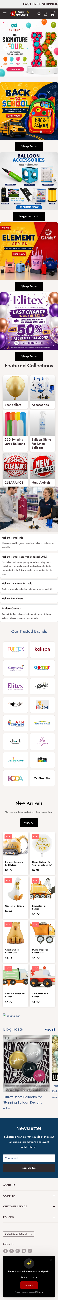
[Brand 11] (16, 741)
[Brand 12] (42, 741)
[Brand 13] (16, 760)
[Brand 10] (42, 723)
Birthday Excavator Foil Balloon (14, 863)
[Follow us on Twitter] (11, 1250)
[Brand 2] (42, 650)
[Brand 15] (16, 778)
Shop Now (29, 146)
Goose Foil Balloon (14, 905)
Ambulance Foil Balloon (40, 995)
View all (50, 1030)
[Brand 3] (16, 668)
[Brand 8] (42, 705)
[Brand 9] (16, 723)
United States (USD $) (16, 1233)
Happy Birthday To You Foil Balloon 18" (42, 863)
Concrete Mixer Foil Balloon (15, 995)
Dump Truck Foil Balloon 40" (40, 951)
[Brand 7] (16, 705)
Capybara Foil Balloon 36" (12, 951)
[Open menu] (4, 13)
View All (29, 823)
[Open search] (39, 14)
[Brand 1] (16, 650)
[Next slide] (51, 48)
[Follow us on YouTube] (24, 1250)
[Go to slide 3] (33, 72)
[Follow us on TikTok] (30, 1250)
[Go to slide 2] (29, 72)
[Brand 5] (16, 686)
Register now (29, 216)
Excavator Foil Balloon (39, 907)
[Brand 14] (42, 760)
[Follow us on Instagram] (17, 1250)
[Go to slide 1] (25, 72)
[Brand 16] (42, 778)
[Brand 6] (42, 686)
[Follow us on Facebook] (5, 1250)
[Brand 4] (42, 668)
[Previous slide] (6, 48)
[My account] (45, 14)
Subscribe (29, 1168)
